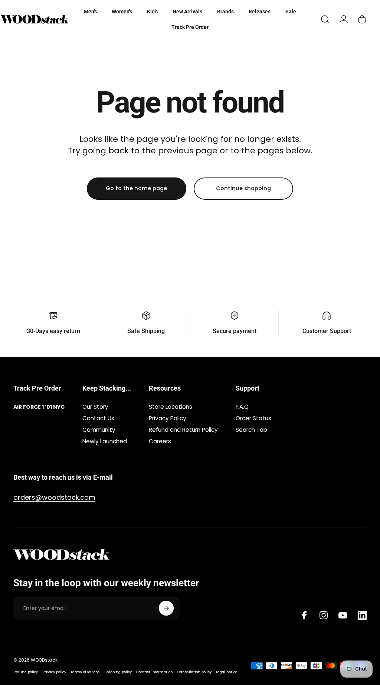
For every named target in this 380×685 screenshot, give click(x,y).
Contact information (154, 671)
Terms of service (85, 671)
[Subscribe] (166, 608)
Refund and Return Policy (183, 429)
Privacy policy (54, 671)
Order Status (253, 418)
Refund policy (25, 671)
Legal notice (227, 671)
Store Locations (170, 406)
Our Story (95, 406)
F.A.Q (242, 406)
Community (98, 429)
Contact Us (98, 418)
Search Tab (251, 429)
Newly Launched (104, 441)
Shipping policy (118, 671)
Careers (160, 441)
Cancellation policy (194, 671)
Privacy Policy (167, 418)
